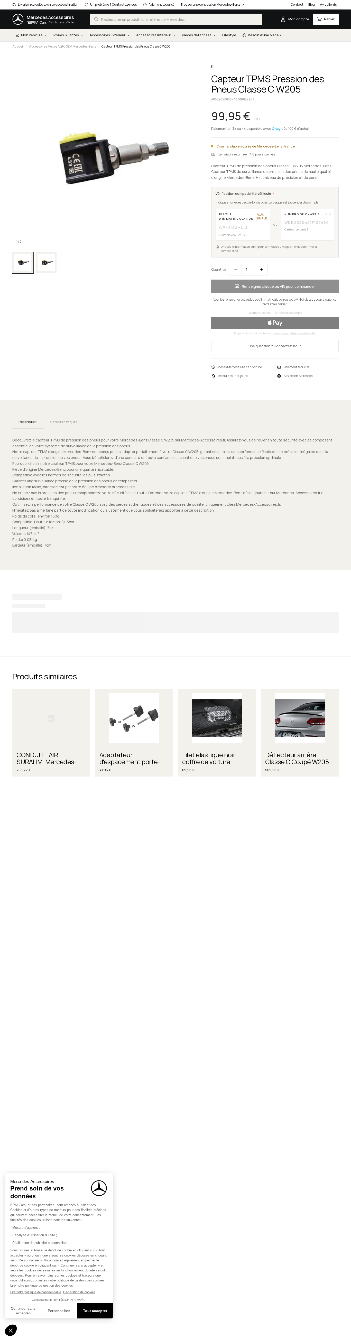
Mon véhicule (32, 35)
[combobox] (176, 19)
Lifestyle (229, 35)
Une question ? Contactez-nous (274, 346)
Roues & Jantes (66, 35)
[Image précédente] (20, 156)
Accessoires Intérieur (153, 35)
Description (28, 421)
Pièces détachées (196, 35)
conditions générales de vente (294, 333)
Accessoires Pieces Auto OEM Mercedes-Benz (62, 46)
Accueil (18, 46)
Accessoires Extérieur (107, 35)
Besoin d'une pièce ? (264, 35)
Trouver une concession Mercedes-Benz (210, 4)
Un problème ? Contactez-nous (113, 4)
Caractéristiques (64, 422)
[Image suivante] (188, 156)
